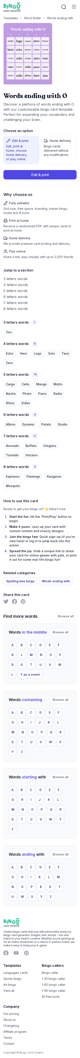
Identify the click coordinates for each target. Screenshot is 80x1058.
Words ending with (60, 18)
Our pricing (11, 1013)
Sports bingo (12, 978)
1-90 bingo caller (53, 990)
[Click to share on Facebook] (14, 601)
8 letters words (15, 309)
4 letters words (15, 285)
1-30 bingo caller (53, 978)
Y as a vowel (30, 674)
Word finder (32, 18)
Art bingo (9, 984)
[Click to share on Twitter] (6, 601)
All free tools (51, 996)
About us (9, 1019)
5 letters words (15, 291)
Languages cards (15, 972)
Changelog (11, 1025)
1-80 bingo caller (53, 984)
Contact (8, 1043)
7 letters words (15, 303)
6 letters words (15, 297)
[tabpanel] (40, 214)
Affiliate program (14, 1031)
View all (8, 990)
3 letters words (15, 279)
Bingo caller (50, 972)
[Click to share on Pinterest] (23, 601)
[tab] (21, 150)
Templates (10, 18)
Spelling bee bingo (20, 581)
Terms (7, 1037)
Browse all (66, 616)
